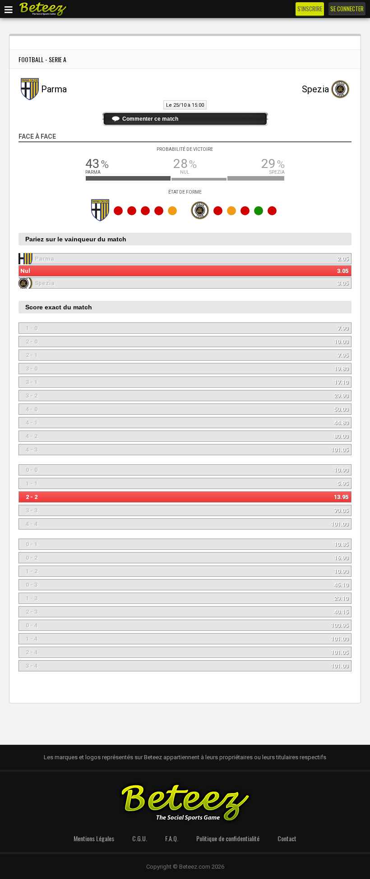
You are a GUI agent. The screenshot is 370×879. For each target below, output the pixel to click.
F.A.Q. (171, 838)
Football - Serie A (42, 59)
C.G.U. (139, 838)
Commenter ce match (150, 119)
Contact (287, 838)
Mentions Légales (94, 838)
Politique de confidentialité (227, 838)
